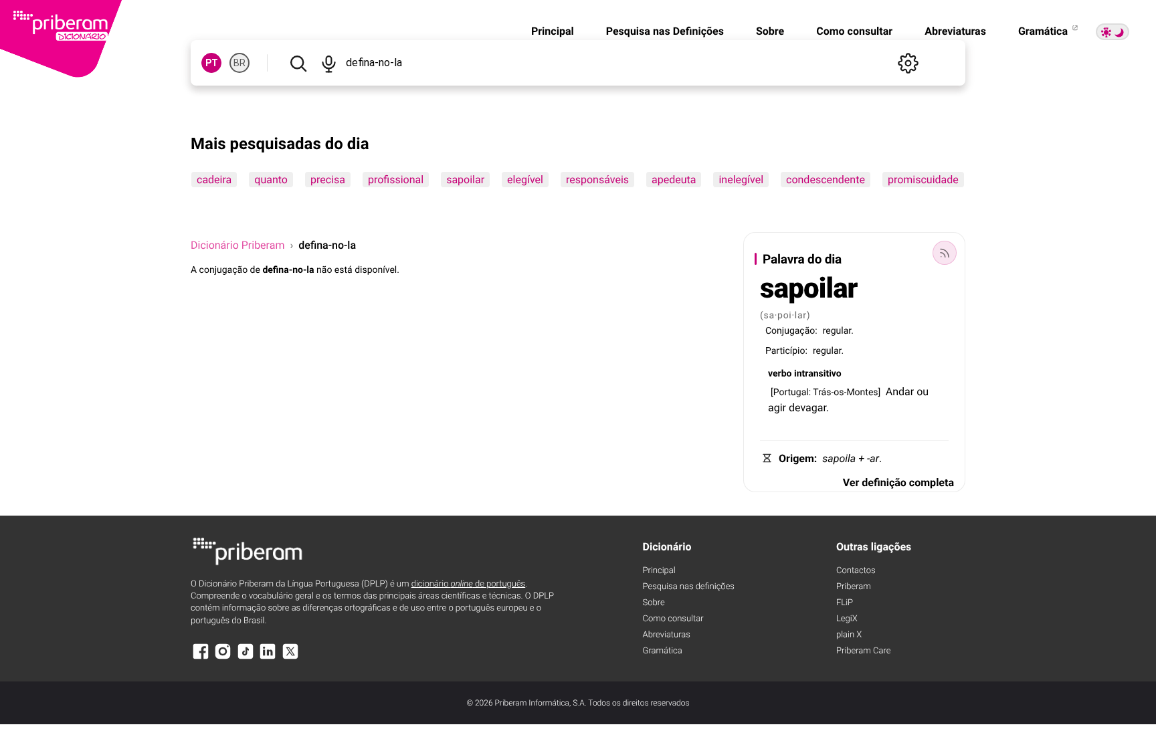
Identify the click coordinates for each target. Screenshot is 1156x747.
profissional (395, 179)
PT (211, 63)
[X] (290, 657)
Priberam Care (863, 651)
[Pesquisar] (298, 63)
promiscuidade (923, 179)
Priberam (853, 587)
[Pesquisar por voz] (328, 63)
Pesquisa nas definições (689, 587)
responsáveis (597, 179)
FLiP (844, 603)
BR (239, 63)
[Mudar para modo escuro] (1112, 31)
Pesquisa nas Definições (665, 31)
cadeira (214, 179)
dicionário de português (468, 584)
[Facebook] (201, 657)
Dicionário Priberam (237, 245)
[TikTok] (245, 657)
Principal (552, 31)
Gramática (1044, 31)
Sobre (770, 31)
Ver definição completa (898, 482)
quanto (271, 179)
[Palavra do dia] (945, 253)
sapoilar (465, 179)
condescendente (825, 179)
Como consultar (854, 31)
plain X (849, 635)
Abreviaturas (955, 31)
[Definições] (908, 63)
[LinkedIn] (268, 657)
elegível (525, 179)
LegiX (847, 619)
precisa (327, 179)
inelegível (740, 179)
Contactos (856, 571)
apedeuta (674, 179)
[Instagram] (223, 657)
